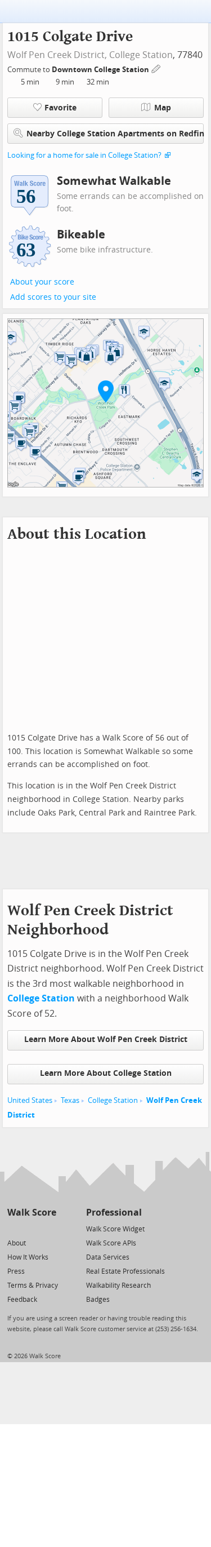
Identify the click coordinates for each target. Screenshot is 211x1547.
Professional (114, 1212)
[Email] (48, 1228)
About (16, 1243)
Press (16, 1271)
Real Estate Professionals (125, 1271)
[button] (105, 391)
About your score (42, 282)
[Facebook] (31, 1228)
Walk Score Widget (115, 1229)
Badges (98, 1300)
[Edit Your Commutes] (156, 68)
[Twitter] (13, 1228)
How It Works (27, 1257)
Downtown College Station (101, 69)
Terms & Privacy (32, 1285)
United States (29, 1100)
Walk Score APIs (111, 1243)
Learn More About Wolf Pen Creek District (105, 1039)
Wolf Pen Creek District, (57, 55)
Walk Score (31, 1212)
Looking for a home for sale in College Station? (84, 155)
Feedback (22, 1300)
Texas (70, 1100)
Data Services (107, 1257)
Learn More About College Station (106, 1073)
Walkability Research (118, 1285)
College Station (141, 55)
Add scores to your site (53, 297)
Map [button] (162, 108)
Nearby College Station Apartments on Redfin (115, 134)
